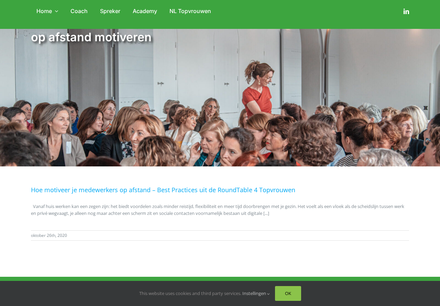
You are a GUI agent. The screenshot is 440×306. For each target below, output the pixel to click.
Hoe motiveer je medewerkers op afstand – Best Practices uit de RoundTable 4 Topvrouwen (163, 190)
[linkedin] (406, 11)
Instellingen (254, 293)
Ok (288, 293)
